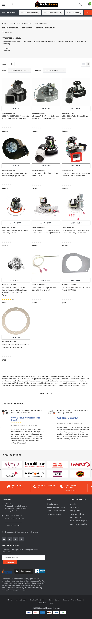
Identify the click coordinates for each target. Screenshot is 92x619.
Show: (4, 70)
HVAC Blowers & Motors (56, 511)
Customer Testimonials (78, 524)
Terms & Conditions (77, 514)
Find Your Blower (9, 12)
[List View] (83, 64)
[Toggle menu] (3, 4)
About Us (73, 504)
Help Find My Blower (37, 600)
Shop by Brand (15, 23)
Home (4, 23)
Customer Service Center (72, 600)
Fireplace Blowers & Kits (56, 507)
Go (88, 12)
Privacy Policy (75, 511)
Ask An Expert (13, 525)
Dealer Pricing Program (78, 521)
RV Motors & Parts (54, 514)
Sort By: (38, 70)
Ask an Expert (21, 600)
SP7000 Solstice (41, 23)
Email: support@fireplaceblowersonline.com (21, 532)
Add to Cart (15, 108)
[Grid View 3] (88, 64)
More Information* (17, 488)
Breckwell (27, 23)
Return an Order (75, 517)
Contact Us (42, 603)
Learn (52, 603)
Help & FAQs (74, 507)
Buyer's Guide (54, 600)
